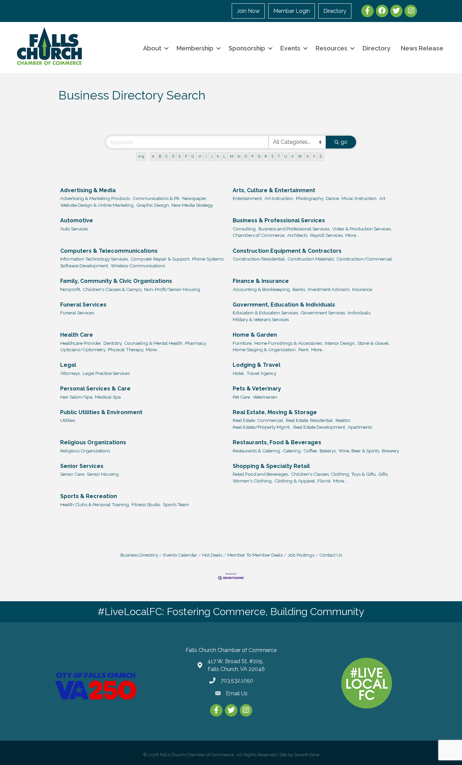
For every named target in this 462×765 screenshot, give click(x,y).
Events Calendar (180, 555)
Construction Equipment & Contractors (287, 251)
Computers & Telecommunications (109, 251)
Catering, (292, 450)
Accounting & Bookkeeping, (262, 289)
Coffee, (310, 450)
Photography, (310, 198)
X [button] (307, 156)
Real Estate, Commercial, (258, 420)
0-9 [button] (141, 156)
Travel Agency (261, 373)
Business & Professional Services (279, 220)
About (152, 48)
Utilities (67, 420)
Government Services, (323, 312)
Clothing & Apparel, (295, 480)
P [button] (252, 156)
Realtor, (343, 420)
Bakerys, (328, 450)
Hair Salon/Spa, (76, 397)
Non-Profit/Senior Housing (172, 289)
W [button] (300, 156)
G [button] (192, 156)
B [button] (160, 156)
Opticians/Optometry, (83, 349)
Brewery (390, 450)
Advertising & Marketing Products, (95, 198)
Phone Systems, (208, 259)
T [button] (279, 156)
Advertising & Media (88, 190)
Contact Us (330, 555)
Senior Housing (103, 474)
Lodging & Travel (256, 365)
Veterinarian (265, 397)
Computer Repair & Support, (160, 259)
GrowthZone (306, 754)
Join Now (248, 11)
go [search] (344, 142)
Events (290, 48)
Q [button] (259, 156)
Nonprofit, (70, 289)
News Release (422, 48)
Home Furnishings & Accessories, (288, 343)
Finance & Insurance (261, 281)
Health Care (76, 335)
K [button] (218, 156)
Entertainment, (248, 198)
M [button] (231, 156)
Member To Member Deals (255, 555)
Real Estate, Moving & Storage (275, 412)
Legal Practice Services (106, 373)
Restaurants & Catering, (257, 450)
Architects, (297, 235)
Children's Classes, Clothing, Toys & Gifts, (333, 474)
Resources (331, 48)
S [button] (272, 156)
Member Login (291, 11)
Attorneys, (70, 373)
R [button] (265, 156)
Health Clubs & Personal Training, (95, 504)
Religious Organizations (93, 442)
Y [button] (314, 156)
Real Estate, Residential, (310, 420)
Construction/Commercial (364, 259)
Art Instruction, (279, 198)
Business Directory (139, 555)
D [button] (173, 156)
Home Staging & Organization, (265, 349)
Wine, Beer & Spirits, (359, 450)
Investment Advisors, (329, 289)
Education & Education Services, (266, 312)
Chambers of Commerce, (259, 235)
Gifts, (383, 474)
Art (382, 198)
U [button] (285, 156)
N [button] (238, 156)
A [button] (153, 156)
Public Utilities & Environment (101, 412)
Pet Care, (242, 397)
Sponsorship (247, 48)
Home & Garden (255, 335)
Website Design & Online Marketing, (97, 205)
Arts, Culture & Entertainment (274, 190)
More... (352, 235)
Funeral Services (83, 304)
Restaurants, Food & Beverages (277, 442)
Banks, (299, 289)
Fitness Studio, (146, 504)
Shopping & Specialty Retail (271, 466)
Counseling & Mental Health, (153, 343)
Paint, (303, 349)
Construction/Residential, (259, 259)
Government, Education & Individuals (284, 304)
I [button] (206, 156)
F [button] (186, 156)
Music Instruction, (359, 198)
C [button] (166, 156)
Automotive (76, 220)
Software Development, (84, 265)
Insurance (362, 289)
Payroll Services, (327, 235)
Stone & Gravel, (373, 343)
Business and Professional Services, (294, 228)
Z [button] (320, 156)
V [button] (292, 156)
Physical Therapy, (126, 349)
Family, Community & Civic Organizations (116, 281)
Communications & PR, (157, 198)
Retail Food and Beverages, (261, 474)
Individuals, (359, 312)
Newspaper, (194, 198)
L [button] (224, 156)
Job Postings (301, 555)
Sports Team (176, 504)
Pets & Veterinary (257, 388)
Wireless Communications (138, 265)
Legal (68, 365)
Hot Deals (212, 555)
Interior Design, (340, 343)
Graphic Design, (153, 205)
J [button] (212, 156)
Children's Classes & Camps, (112, 289)
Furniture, (243, 343)
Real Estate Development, (319, 427)
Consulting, (245, 228)
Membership (195, 48)
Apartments (360, 427)
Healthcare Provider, (81, 343)
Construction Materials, (311, 259)
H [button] (200, 156)
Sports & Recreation (88, 496)
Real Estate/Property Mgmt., (262, 427)
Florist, (324, 480)
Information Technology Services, (94, 259)
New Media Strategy (192, 205)
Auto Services (74, 228)
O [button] (246, 156)
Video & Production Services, (362, 228)
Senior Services (81, 466)
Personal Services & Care (95, 388)
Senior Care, (72, 474)
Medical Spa (108, 397)
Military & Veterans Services (261, 319)
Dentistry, (112, 343)
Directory (334, 11)
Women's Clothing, (253, 480)
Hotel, (239, 373)
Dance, (333, 198)
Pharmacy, (196, 343)
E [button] (180, 156)
